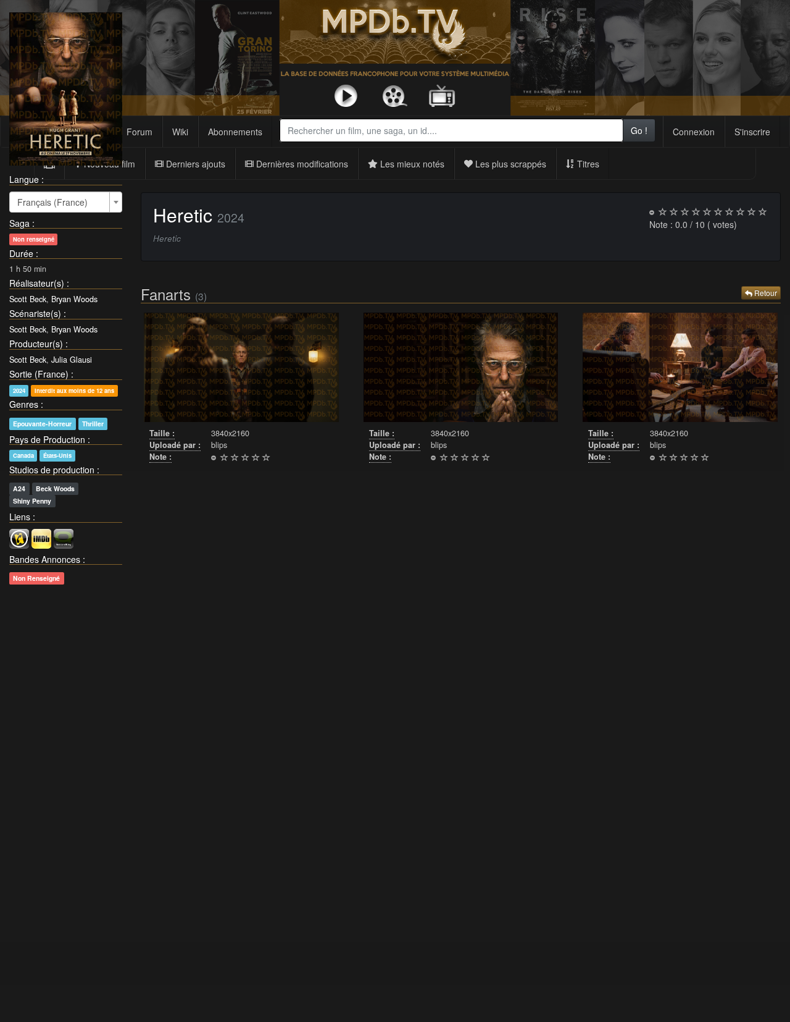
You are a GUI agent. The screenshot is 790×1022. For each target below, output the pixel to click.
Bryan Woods (74, 299)
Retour (764, 292)
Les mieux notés (411, 164)
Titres (587, 164)
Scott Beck (27, 299)
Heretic (182, 214)
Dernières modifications (301, 164)
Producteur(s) (36, 343)
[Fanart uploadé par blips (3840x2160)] (241, 367)
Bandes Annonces (44, 559)
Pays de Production (47, 439)
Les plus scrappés (509, 164)
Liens (19, 516)
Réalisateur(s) (36, 283)
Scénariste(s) (35, 313)
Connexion (694, 131)
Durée (21, 253)
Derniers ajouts (194, 164)
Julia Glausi (71, 359)
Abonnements (235, 131)
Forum (139, 131)
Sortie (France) (39, 374)
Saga (19, 223)
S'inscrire (752, 131)
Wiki (180, 131)
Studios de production (51, 469)
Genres (23, 404)
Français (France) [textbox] (52, 202)
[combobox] (451, 130)
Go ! (639, 130)
